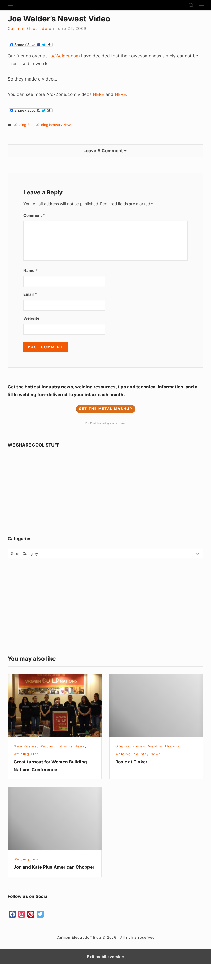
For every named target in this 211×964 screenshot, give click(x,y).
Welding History (164, 746)
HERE (98, 94)
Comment (34, 215)
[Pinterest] (31, 914)
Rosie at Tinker (131, 761)
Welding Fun (23, 125)
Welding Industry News (54, 125)
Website (31, 318)
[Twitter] (40, 914)
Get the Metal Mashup (106, 409)
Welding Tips (26, 754)
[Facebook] (12, 914)
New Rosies (25, 746)
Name (30, 270)
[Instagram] (21, 914)
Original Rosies (130, 746)
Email (30, 294)
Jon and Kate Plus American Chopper (54, 867)
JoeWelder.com (64, 55)
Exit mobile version (105, 956)
